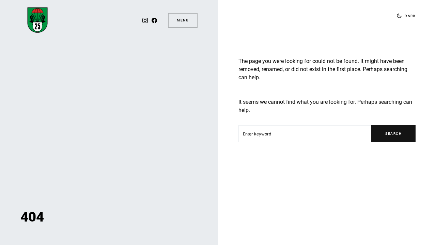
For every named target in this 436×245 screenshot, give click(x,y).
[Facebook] (154, 20)
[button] (405, 15)
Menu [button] (183, 20)
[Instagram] (145, 20)
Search (393, 133)
